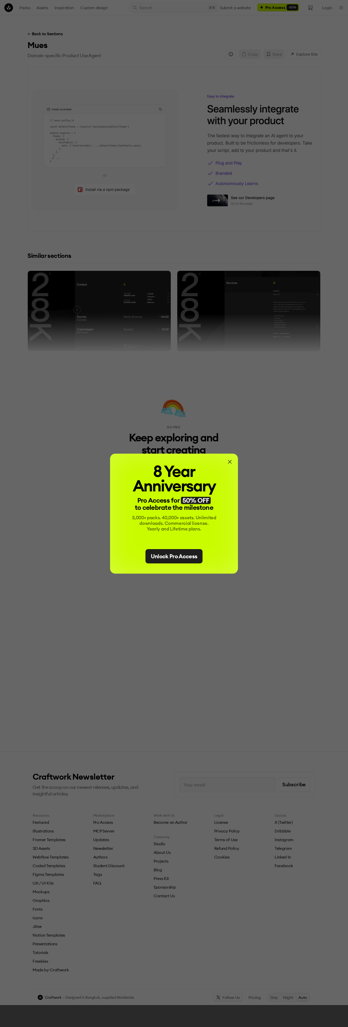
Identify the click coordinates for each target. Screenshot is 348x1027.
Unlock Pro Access (174, 556)
